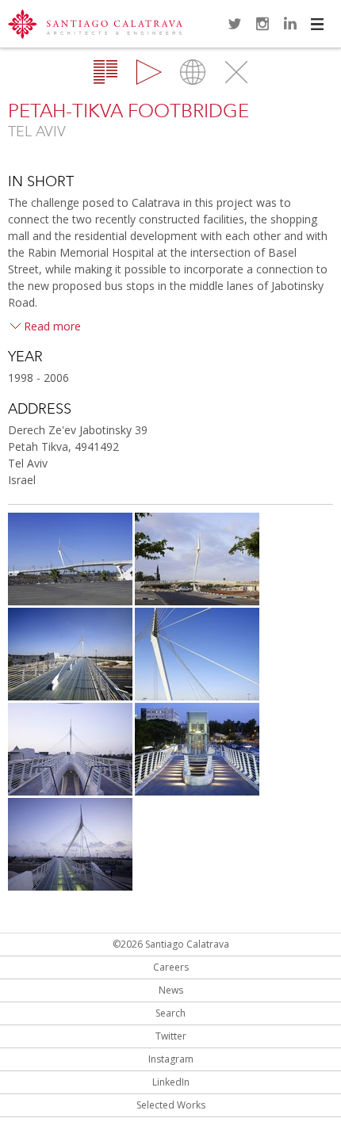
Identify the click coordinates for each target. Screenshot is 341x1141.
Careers (171, 967)
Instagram (262, 24)
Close (236, 72)
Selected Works (170, 1105)
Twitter (235, 24)
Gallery (149, 72)
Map (192, 72)
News (171, 990)
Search (170, 1013)
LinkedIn (290, 24)
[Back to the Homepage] (95, 25)
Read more (52, 326)
